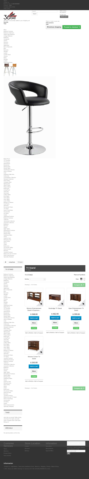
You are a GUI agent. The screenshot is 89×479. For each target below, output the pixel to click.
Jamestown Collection (9, 221)
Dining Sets (6, 165)
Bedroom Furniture (8, 31)
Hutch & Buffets (8, 171)
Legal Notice (14, 466)
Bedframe (6, 37)
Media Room (7, 159)
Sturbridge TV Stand (55, 308)
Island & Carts (7, 238)
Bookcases (6, 188)
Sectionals (6, 193)
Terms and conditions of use (26, 466)
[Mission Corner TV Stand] (34, 345)
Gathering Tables (8, 235)
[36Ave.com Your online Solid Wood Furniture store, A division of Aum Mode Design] (16, 15)
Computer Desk (7, 182)
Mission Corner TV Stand (34, 357)
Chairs (5, 244)
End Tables (6, 196)
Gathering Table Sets (9, 174)
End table (12, 419)
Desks (5, 243)
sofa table (17, 419)
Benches (6, 250)
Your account (7, 455)
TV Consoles (7, 160)
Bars (5, 48)
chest (5, 420)
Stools (5, 236)
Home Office (7, 180)
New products (49, 448)
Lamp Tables (7, 201)
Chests (5, 40)
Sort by (27, 279)
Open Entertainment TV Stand (76, 309)
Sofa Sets (6, 191)
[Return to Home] (5, 262)
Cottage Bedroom (8, 36)
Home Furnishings (8, 210)
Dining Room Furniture (9, 230)
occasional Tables (13, 417)
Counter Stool (7, 54)
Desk (7, 419)
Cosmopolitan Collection (10, 177)
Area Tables (7, 199)
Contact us (6, 2)
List (84, 280)
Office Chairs (7, 185)
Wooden (6, 51)
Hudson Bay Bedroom (9, 34)
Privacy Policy (7, 453)
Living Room (7, 190)
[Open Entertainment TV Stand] (76, 297)
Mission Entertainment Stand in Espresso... (34, 309)
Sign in (5, 0)
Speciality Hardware (9, 257)
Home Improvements (9, 255)
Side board (17, 420)
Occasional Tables (8, 247)
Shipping (43, 466)
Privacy (48, 466)
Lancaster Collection (9, 222)
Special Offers (49, 450)
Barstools (6, 50)
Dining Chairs (7, 166)
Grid (81, 280)
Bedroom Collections (9, 33)
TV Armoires (7, 162)
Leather (5, 53)
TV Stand (6, 208)
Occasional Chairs (8, 207)
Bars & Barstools (8, 47)
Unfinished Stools (8, 62)
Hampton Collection (8, 179)
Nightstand (6, 45)
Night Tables (7, 229)
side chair (6, 417)
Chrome (6, 56)
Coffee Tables (7, 194)
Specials (9, 428)
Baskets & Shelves (8, 202)
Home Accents (7, 249)
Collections (6, 176)
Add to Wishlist (29, 333)
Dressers (6, 42)
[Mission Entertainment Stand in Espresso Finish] (34, 297)
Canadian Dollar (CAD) (9, 7)
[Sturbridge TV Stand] (55, 297)
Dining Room (7, 163)
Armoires (6, 43)
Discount (27, 448)
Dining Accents (7, 239)
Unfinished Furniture (9, 216)
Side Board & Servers (9, 169)
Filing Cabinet (7, 187)
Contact (27, 446)
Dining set (6, 422)
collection (6, 219)
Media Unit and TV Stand (10, 253)
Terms (5, 448)
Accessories (7, 211)
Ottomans (6, 205)
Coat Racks (7, 204)
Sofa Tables (7, 197)
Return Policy (55, 466)
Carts (5, 173)
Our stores (47, 468)
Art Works (6, 213)
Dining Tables (7, 168)
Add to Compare (38, 333)
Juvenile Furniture (8, 252)
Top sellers (49, 446)
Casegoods (6, 39)
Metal (5, 57)
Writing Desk (7, 183)
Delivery (27, 450)
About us (6, 451)
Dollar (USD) (7, 8)
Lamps (5, 215)
